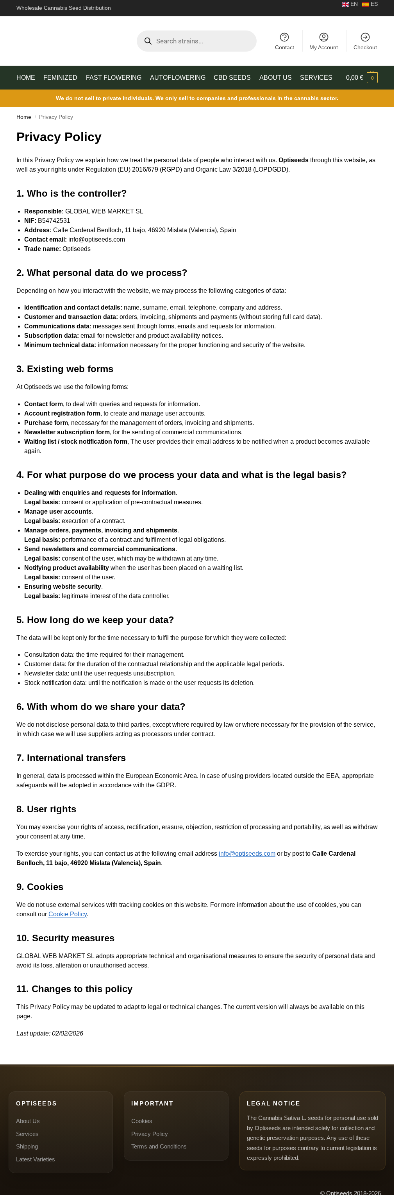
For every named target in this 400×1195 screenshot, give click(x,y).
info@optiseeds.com (247, 853)
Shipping (27, 1146)
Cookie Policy (67, 914)
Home (23, 117)
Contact (284, 47)
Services (27, 1134)
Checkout (365, 47)
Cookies (141, 1121)
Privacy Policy (149, 1134)
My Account (323, 47)
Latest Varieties (35, 1159)
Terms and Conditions (159, 1146)
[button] (362, 78)
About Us (28, 1121)
